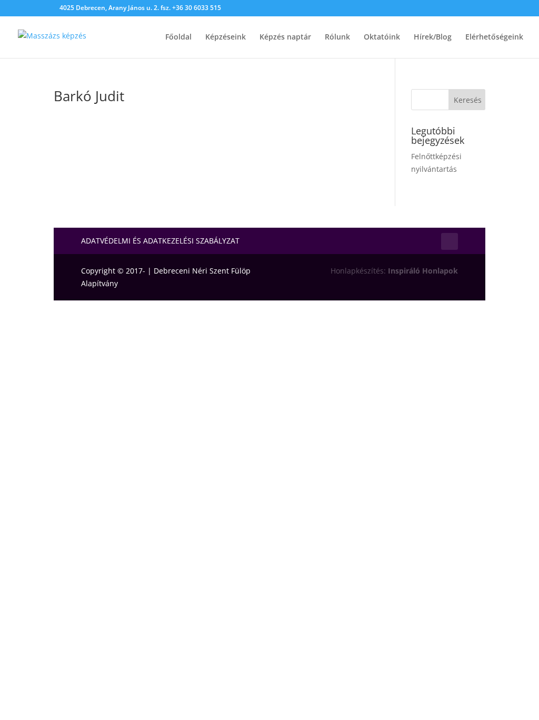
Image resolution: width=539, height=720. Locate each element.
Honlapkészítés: (394, 271)
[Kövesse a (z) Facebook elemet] (449, 241)
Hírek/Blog (433, 37)
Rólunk (337, 37)
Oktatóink (382, 37)
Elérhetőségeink (494, 37)
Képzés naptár (285, 37)
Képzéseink (225, 37)
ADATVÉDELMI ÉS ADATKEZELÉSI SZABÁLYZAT (160, 241)
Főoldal (178, 37)
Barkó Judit (89, 95)
